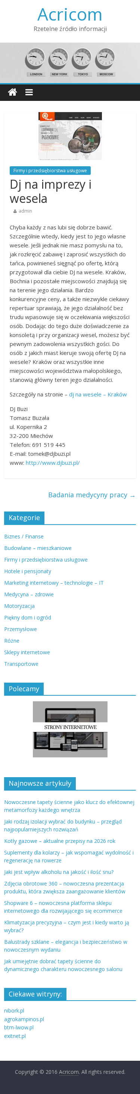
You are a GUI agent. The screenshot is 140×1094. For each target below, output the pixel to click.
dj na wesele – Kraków (98, 394)
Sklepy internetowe (27, 652)
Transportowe (21, 663)
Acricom (70, 13)
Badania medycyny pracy (92, 494)
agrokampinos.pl (24, 1019)
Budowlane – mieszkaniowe (38, 547)
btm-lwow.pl (19, 1027)
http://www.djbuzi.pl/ (53, 462)
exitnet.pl (15, 1035)
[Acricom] (12, 92)
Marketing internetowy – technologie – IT (54, 582)
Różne (11, 640)
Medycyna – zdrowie (29, 594)
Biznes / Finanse (24, 536)
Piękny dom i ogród (27, 617)
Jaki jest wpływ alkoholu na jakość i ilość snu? (58, 871)
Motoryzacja (19, 605)
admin (25, 211)
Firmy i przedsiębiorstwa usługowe (50, 170)
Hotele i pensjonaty (27, 571)
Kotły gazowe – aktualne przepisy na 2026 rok (59, 840)
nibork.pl (14, 1010)
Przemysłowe (20, 629)
